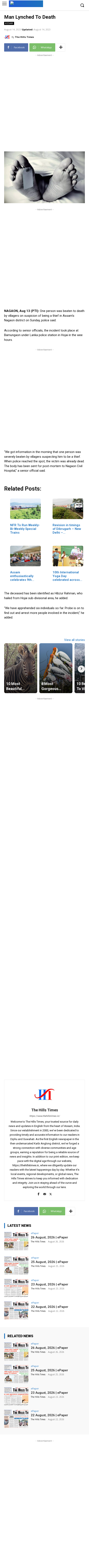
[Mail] (44, 1193)
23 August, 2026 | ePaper (49, 1284)
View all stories (74, 640)
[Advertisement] (44, 102)
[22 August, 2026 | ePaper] (16, 1310)
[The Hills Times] (8, 37)
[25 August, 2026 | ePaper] (16, 1266)
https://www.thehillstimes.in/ (44, 1116)
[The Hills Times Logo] (26, 3)
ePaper (35, 1233)
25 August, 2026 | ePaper (49, 1262)
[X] (50, 1193)
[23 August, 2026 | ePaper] (16, 1288)
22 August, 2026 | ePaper (49, 1307)
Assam (9, 23)
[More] (61, 47)
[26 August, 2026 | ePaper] (16, 1241)
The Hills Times (24, 36)
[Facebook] (38, 1193)
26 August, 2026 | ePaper (49, 1237)
